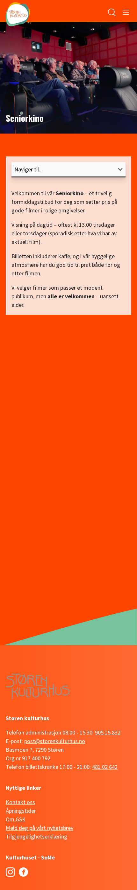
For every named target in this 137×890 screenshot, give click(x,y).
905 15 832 (107, 732)
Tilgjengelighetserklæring (36, 836)
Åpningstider (21, 810)
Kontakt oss (20, 802)
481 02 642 (105, 766)
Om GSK (15, 819)
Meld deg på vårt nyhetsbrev (39, 827)
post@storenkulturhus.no (54, 741)
